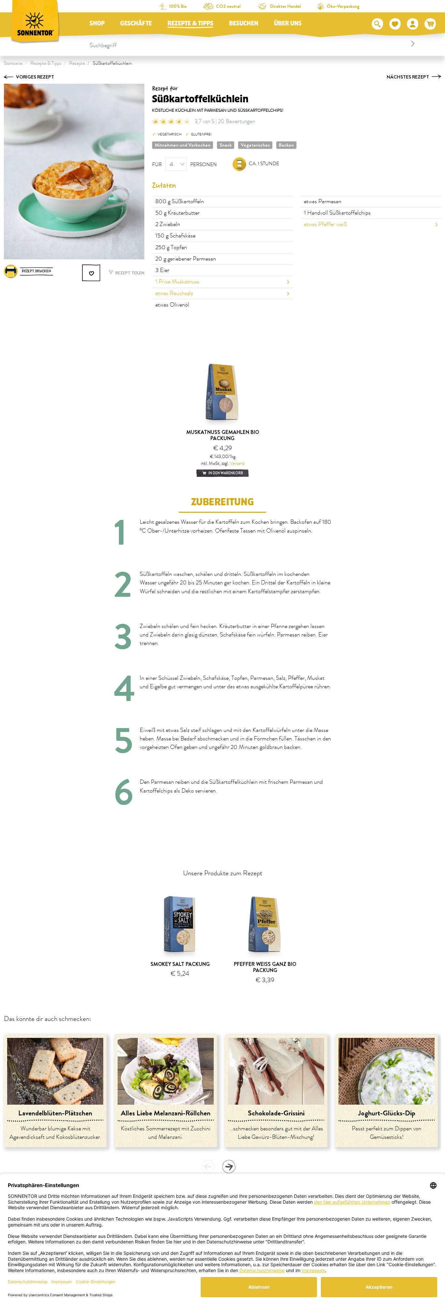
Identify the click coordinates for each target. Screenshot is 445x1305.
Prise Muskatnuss (177, 282)
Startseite (13, 63)
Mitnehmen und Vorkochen (182, 145)
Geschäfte (136, 23)
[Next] (229, 1166)
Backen (286, 145)
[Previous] (208, 1166)
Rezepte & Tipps (190, 23)
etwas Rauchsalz (174, 293)
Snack (226, 145)
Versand (237, 463)
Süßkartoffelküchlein (112, 63)
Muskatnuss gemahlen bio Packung (222, 435)
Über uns (288, 23)
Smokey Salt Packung (180, 964)
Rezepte (77, 63)
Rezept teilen (129, 273)
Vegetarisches (255, 145)
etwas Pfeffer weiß (325, 224)
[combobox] (253, 43)
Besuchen (243, 23)
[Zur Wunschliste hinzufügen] (91, 273)
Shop (97, 23)
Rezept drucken (36, 271)
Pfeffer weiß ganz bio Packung (265, 967)
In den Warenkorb (225, 473)
